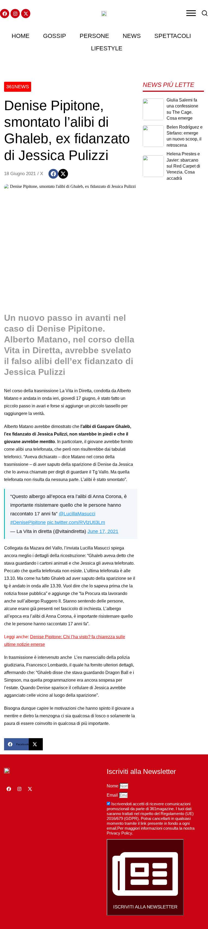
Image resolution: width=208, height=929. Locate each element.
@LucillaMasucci (77, 513)
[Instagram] (15, 13)
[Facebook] (4, 13)
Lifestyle (106, 48)
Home (21, 35)
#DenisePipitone (28, 522)
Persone (94, 35)
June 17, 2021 (102, 531)
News (132, 35)
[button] (53, 174)
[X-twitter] (25, 13)
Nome (113, 786)
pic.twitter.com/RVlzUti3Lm (76, 522)
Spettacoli (172, 35)
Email (113, 795)
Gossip (54, 35)
